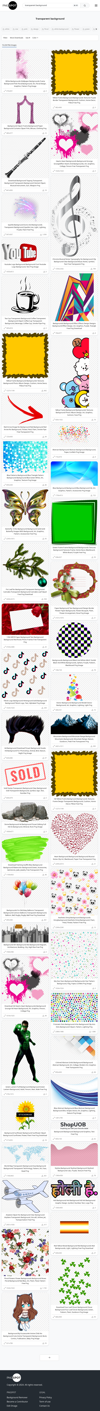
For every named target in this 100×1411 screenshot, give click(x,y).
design (36, 29)
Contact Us (44, 1405)
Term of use (45, 1401)
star (16, 29)
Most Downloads (16, 38)
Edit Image (12, 1405)
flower (76, 29)
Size (27, 38)
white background (61, 29)
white (7, 29)
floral (46, 29)
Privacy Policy (45, 1397)
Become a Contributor (17, 1401)
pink (25, 29)
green (87, 29)
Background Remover (17, 1397)
